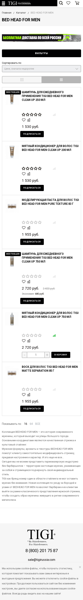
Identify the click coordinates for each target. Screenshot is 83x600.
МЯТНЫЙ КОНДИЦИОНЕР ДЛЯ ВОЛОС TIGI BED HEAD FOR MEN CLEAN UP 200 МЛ (50, 147)
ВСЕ (37, 423)
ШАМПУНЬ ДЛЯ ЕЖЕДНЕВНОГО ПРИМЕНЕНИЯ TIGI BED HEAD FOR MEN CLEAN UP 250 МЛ (47, 96)
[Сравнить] (29, 120)
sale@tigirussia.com (41, 560)
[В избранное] (24, 120)
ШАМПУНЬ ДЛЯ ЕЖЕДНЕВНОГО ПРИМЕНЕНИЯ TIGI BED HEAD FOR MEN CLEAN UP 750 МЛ (47, 257)
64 (31, 423)
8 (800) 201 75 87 (41, 550)
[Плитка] (22, 79)
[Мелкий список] (61, 79)
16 (25, 423)
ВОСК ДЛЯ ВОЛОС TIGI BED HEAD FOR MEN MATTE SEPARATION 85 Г (50, 368)
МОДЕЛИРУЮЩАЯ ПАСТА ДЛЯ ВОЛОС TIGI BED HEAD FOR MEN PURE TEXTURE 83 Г (50, 201)
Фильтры (41, 53)
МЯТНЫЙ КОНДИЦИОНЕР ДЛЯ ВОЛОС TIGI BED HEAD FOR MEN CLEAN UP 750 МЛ (50, 314)
